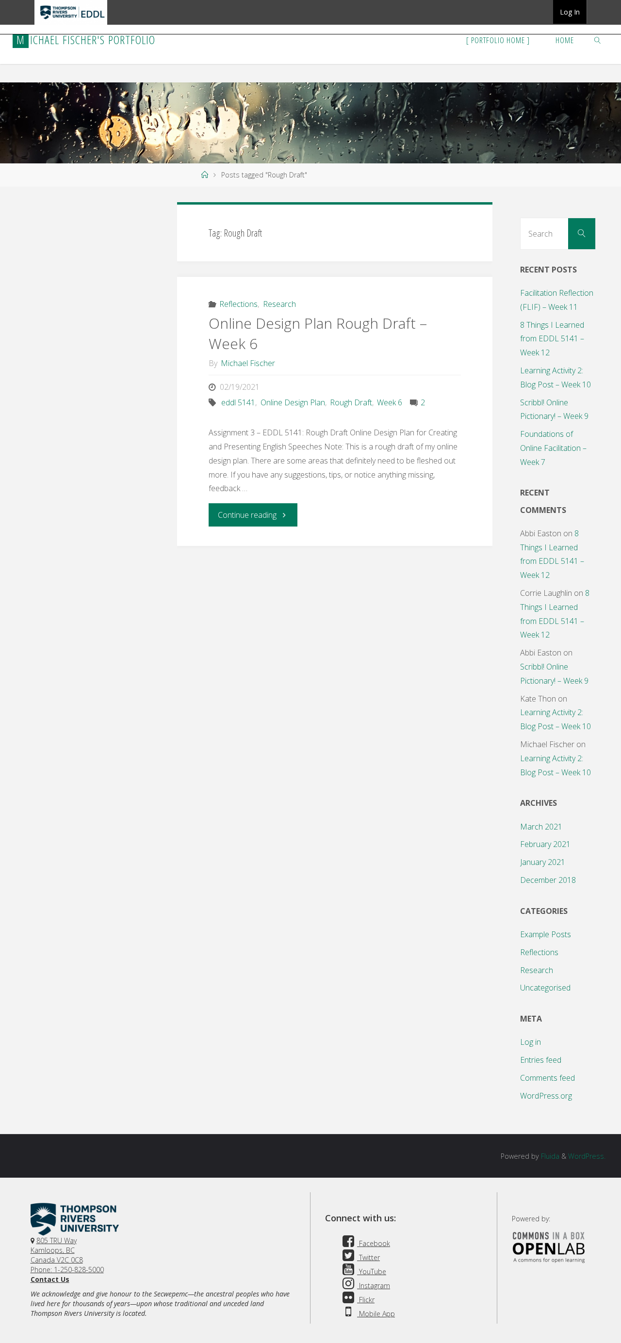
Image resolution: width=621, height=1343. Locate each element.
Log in (530, 1042)
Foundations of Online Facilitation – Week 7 (553, 448)
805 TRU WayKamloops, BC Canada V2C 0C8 (57, 1250)
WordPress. (586, 1156)
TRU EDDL (71, 24)
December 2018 (548, 880)
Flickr (366, 1299)
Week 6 (389, 402)
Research (279, 304)
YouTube (371, 1271)
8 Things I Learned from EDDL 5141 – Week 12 (552, 339)
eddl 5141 (238, 402)
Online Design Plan (293, 402)
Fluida (549, 1156)
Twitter (368, 1257)
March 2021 (541, 826)
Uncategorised (545, 987)
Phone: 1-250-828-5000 (67, 1269)
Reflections (238, 304)
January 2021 (542, 862)
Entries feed (540, 1060)
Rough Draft (351, 402)
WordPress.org (546, 1095)
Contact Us (50, 1279)
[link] (597, 40)
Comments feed (547, 1077)
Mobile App (376, 1313)
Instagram (373, 1285)
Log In (570, 11)
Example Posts (545, 934)
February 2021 (545, 844)
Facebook (373, 1243)
